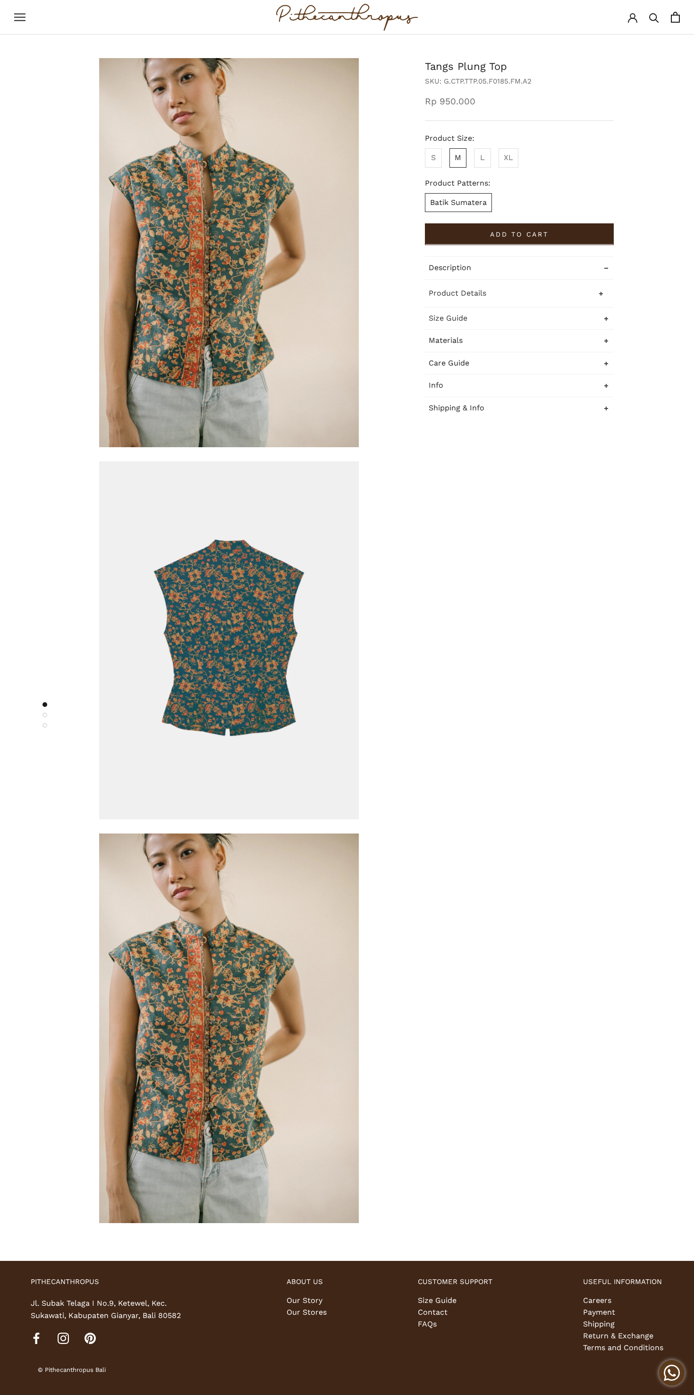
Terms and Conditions (623, 1347)
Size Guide (437, 1300)
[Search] (654, 17)
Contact (433, 1312)
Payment (599, 1312)
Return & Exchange (618, 1336)
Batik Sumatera (458, 201)
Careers (597, 1300)
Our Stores (307, 1312)
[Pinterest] (90, 1338)
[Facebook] (36, 1338)
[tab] (519, 317)
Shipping (599, 1324)
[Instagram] (63, 1338)
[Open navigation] (19, 17)
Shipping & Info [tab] (456, 407)
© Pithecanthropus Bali (72, 1369)
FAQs (427, 1324)
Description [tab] (450, 267)
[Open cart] (675, 17)
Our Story (304, 1300)
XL (508, 157)
